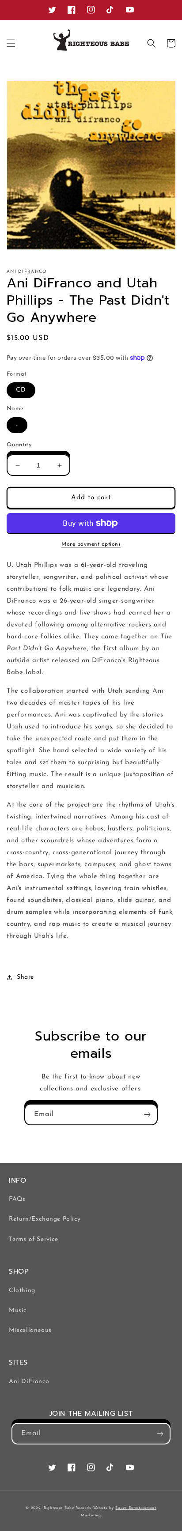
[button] (11, 43)
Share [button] (25, 977)
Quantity (19, 445)
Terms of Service (33, 1239)
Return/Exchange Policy (44, 1219)
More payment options (91, 544)
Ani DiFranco (29, 1381)
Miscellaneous (30, 1330)
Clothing (22, 1290)
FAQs (17, 1199)
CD (21, 390)
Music (18, 1310)
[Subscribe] (147, 1114)
